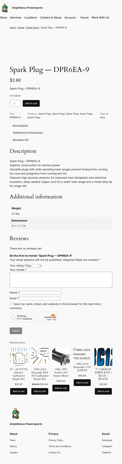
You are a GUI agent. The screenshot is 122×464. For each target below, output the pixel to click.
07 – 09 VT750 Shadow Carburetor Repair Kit (18, 374)
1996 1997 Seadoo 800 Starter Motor (61, 372)
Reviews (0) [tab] (21, 139)
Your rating (18, 265)
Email (14, 298)
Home (13, 27)
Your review (18, 269)
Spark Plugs (32, 27)
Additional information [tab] (28, 132)
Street (21, 27)
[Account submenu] (77, 17)
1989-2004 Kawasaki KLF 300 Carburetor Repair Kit (40, 374)
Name (15, 292)
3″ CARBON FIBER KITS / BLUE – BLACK (103, 374)
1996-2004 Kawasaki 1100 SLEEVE (82, 367)
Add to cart (31, 103)
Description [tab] (20, 125)
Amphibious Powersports (27, 7)
